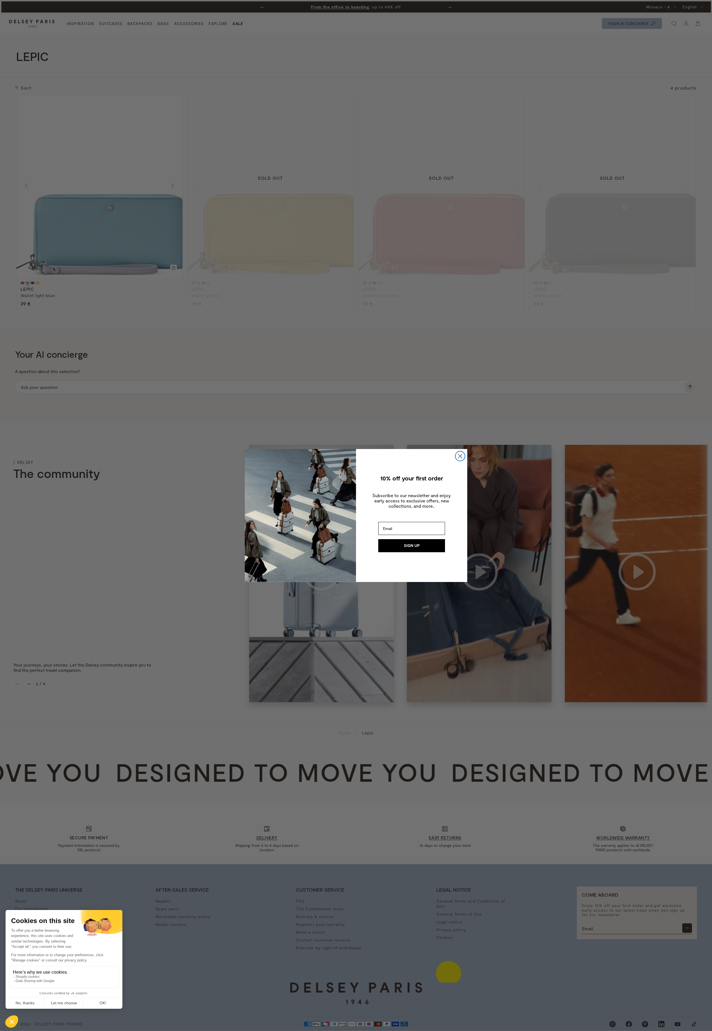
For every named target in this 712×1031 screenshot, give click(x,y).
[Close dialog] (460, 456)
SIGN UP (412, 545)
